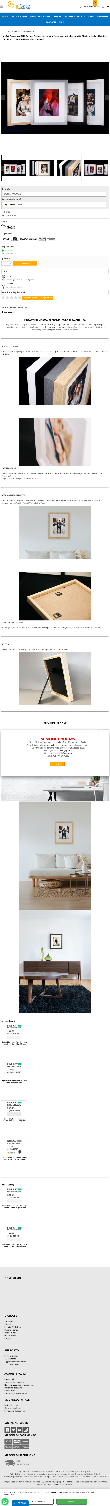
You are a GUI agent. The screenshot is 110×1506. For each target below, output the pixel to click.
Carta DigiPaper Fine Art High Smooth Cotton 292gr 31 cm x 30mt (14, 1207)
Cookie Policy (9, 1494)
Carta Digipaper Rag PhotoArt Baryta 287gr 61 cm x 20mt (14, 1158)
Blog (61, 22)
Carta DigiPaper (19, 16)
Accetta (71, 1501)
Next (107, 168)
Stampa (8, 276)
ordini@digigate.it (63, 753)
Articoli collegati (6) (18, 307)
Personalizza (38, 1501)
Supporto (102, 16)
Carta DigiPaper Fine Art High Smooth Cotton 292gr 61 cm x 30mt (14, 1043)
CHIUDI (108, 1491)
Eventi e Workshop (75, 16)
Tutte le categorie (40, 16)
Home (5, 16)
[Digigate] (8, 228)
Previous (3, 168)
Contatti (51, 22)
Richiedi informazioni (14, 287)
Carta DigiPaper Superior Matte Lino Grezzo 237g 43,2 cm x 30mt (14, 1120)
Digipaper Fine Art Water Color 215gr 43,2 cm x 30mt (14, 1081)
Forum (91, 16)
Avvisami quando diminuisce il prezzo (20, 280)
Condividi (9, 283)
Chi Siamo (57, 16)
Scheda (5, 307)
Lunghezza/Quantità (11, 199)
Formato (6, 189)
